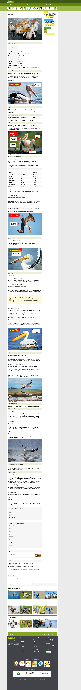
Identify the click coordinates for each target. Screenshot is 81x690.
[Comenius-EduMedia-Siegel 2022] (22, 663)
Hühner (56, 9)
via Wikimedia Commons (39, 235)
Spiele (47, 4)
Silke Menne (14, 16)
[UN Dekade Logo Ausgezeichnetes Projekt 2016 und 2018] (35, 663)
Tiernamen (15, 4)
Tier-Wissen (35, 4)
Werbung (34, 654)
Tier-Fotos (22, 649)
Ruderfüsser (13, 9)
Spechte (37, 9)
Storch (10, 545)
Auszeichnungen (36, 644)
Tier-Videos (22, 648)
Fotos (44, 4)
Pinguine (8, 9)
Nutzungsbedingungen (37, 649)
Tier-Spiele (22, 651)
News (51, 4)
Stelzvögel (52, 9)
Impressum (35, 656)
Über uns (34, 641)
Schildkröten (11, 544)
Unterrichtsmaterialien (36, 648)
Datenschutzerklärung (36, 651)
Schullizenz (35, 646)
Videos (40, 4)
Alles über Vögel (12, 554)
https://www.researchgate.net (14, 567)
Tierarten (10, 4)
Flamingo (11, 527)
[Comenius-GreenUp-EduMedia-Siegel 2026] (16, 663)
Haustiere (21, 4)
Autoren (34, 643)
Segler (49, 9)
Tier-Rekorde (28, 4)
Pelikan (34, 582)
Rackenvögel (45, 9)
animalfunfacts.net (49, 645)
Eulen (34, 9)
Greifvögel (20, 9)
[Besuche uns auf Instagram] (52, 640)
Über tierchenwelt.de (36, 639)
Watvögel (27, 9)
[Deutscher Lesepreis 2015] (29, 663)
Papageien (31, 9)
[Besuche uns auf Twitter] (48, 640)
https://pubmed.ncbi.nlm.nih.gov (14, 564)
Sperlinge (41, 9)
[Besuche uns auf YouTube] (50, 640)
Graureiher (11, 584)
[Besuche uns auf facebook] (46, 640)
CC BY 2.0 (34, 235)
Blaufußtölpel (11, 582)
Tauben (24, 9)
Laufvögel (16, 9)
